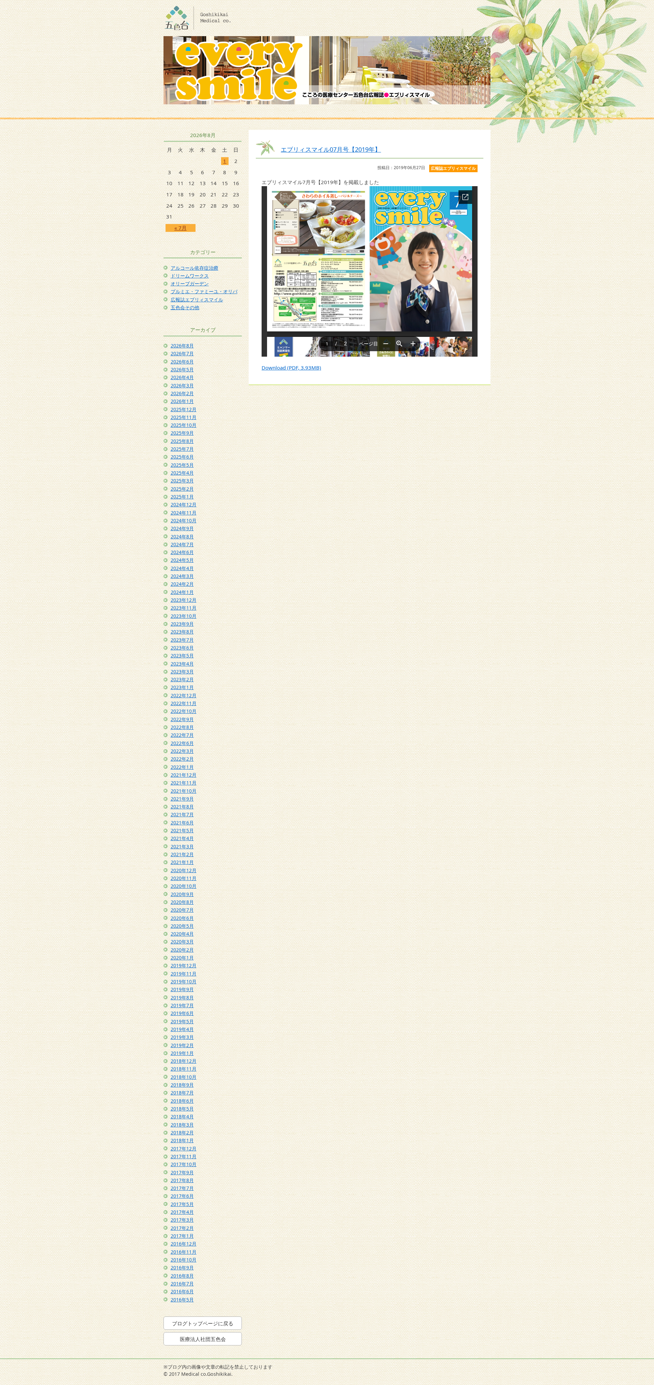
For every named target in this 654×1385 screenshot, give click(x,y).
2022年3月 (182, 751)
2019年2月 (182, 1045)
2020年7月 (182, 910)
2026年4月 (182, 377)
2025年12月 (184, 409)
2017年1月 (182, 1236)
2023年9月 (182, 624)
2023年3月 (182, 671)
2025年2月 (182, 489)
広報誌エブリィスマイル (197, 299)
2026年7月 (182, 353)
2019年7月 (182, 1005)
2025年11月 (184, 417)
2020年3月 (182, 941)
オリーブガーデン (190, 283)
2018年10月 (184, 1077)
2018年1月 (182, 1140)
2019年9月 (182, 989)
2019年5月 (182, 1021)
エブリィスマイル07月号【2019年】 (331, 149)
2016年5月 (182, 1299)
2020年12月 (184, 870)
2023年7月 (182, 640)
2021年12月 (184, 775)
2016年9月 (182, 1267)
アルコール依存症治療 (194, 268)
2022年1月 (182, 767)
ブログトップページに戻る (202, 1323)
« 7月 (180, 227)
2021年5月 (182, 830)
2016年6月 (182, 1291)
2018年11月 (184, 1069)
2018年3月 (182, 1124)
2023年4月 (182, 663)
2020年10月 (184, 886)
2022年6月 (182, 743)
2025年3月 (182, 480)
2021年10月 (184, 791)
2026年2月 (182, 393)
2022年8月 (182, 727)
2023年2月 (182, 679)
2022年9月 (182, 719)
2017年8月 (182, 1180)
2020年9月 (182, 894)
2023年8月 (182, 631)
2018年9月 (182, 1085)
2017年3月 (182, 1220)
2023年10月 (184, 616)
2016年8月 (182, 1275)
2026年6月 (182, 361)
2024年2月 (182, 584)
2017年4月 (182, 1212)
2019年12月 (184, 965)
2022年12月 (184, 695)
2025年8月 (182, 441)
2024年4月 (182, 568)
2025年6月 (182, 456)
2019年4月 (182, 1029)
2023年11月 (184, 608)
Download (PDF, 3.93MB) (291, 367)
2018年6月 (182, 1101)
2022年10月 (184, 711)
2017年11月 (184, 1156)
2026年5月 (182, 369)
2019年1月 (182, 1053)
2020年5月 (182, 926)
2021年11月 (184, 782)
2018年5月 (182, 1108)
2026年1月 (182, 401)
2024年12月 (184, 504)
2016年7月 (182, 1283)
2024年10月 (184, 520)
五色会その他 (185, 307)
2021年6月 (182, 822)
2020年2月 (182, 950)
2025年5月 (182, 465)
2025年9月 (182, 433)
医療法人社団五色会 (203, 1339)
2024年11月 (184, 512)
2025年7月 (182, 449)
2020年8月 (182, 902)
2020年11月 (184, 878)
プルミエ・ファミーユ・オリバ (204, 291)
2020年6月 (182, 918)
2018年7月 (182, 1092)
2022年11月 (184, 703)
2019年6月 (182, 1013)
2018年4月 (182, 1116)
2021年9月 (182, 798)
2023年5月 (182, 655)
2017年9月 (182, 1172)
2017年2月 (182, 1228)
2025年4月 (182, 473)
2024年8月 (182, 536)
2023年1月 (182, 687)
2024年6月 (182, 552)
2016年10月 (184, 1259)
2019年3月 (182, 1037)
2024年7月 (182, 544)
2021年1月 (182, 862)
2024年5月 (182, 560)
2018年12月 (184, 1061)
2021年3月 (182, 846)
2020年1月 (182, 957)
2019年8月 (182, 997)
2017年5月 (182, 1204)
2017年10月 (184, 1164)
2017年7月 (182, 1188)
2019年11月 (184, 973)
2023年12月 (184, 600)
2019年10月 (184, 981)
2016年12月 (184, 1243)
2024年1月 (182, 592)
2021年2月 (182, 854)
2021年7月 (182, 814)
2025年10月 (184, 425)
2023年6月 (182, 647)
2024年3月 (182, 576)
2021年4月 (182, 838)
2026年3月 (182, 385)
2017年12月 (184, 1148)
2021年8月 (182, 806)
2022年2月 (182, 759)
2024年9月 (182, 528)
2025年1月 (182, 496)
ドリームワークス (190, 275)
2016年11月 (184, 1252)
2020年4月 (182, 933)
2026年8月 (182, 345)
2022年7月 (182, 735)
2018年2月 (182, 1132)
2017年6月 (182, 1196)
